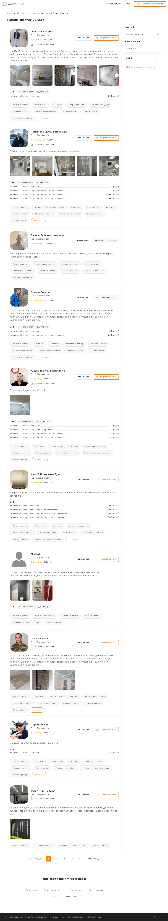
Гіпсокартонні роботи (22, 118)
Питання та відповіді (13, 917)
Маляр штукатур (70, 271)
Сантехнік (75, 207)
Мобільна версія (93, 917)
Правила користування (35, 917)
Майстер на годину (100, 105)
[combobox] (142, 34)
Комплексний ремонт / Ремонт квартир (49, 13)
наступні (92, 859)
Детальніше (83, 38)
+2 (45, 357)
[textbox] (141, 67)
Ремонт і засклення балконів (97, 453)
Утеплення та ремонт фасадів (47, 539)
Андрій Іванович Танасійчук (48, 371)
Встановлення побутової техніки (49, 207)
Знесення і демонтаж (94, 271)
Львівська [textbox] (131, 49)
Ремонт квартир (20, 105)
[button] (117, 75)
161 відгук (48, 39)
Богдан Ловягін (40, 292)
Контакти (65, 917)
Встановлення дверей (22, 350)
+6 (44, 118)
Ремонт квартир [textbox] (135, 35)
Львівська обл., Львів (16, 13)
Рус (156, 917)
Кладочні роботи (70, 703)
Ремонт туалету (20, 539)
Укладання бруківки (43, 845)
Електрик (57, 105)
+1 (39, 774)
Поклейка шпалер (47, 271)
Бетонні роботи (101, 845)
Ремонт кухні (40, 105)
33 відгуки (48, 243)
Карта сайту (78, 917)
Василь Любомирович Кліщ (48, 235)
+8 (38, 220)
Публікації (53, 917)
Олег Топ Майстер (42, 32)
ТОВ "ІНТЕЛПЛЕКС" (43, 791)
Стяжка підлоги (70, 111)
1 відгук (47, 379)
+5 (36, 710)
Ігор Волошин (39, 725)
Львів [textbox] (141, 58)
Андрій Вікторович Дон (45, 474)
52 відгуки (48, 140)
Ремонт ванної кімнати (46, 111)
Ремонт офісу (91, 111)
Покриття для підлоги (22, 277)
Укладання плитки (20, 111)
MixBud (35, 554)
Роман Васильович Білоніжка (49, 132)
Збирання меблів (76, 105)
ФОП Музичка (39, 639)
